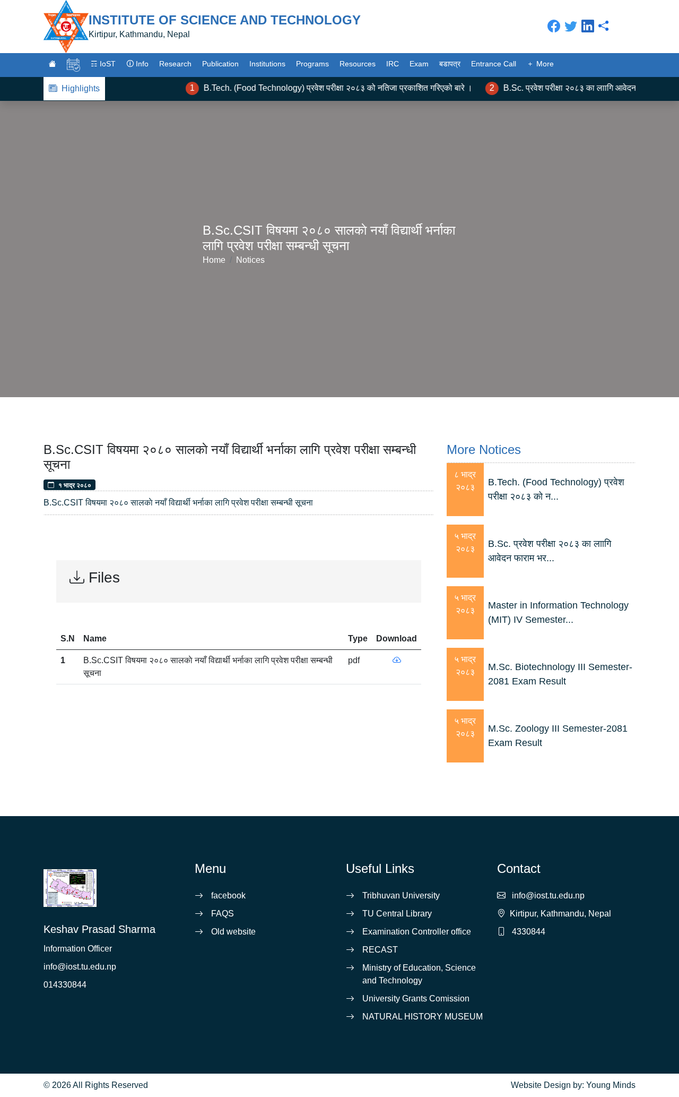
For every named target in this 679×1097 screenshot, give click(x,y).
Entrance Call (493, 63)
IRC (392, 63)
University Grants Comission (415, 998)
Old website (233, 931)
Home (214, 259)
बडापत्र (449, 63)
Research (175, 63)
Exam (419, 63)
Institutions (267, 63)
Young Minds (611, 1085)
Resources (358, 63)
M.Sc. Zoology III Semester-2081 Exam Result (558, 735)
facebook (228, 895)
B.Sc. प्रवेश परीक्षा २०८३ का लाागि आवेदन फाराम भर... (549, 550)
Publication (220, 63)
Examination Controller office (416, 931)
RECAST (380, 949)
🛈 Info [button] (137, 63)
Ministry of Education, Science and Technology (419, 974)
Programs (312, 63)
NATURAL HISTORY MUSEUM (422, 1016)
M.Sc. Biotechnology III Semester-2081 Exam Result (560, 674)
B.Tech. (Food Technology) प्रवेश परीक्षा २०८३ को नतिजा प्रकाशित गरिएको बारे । (325, 87)
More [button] (544, 63)
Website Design (541, 1085)
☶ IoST (103, 63)
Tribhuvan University (401, 895)
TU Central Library (397, 913)
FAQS (222, 913)
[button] (52, 64)
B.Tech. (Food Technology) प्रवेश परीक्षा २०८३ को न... (556, 489)
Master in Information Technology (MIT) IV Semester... (558, 612)
